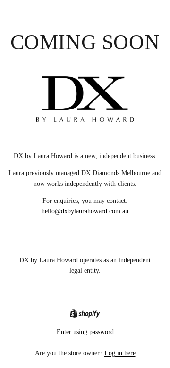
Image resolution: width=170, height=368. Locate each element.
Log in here (120, 353)
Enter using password (85, 331)
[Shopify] (85, 313)
